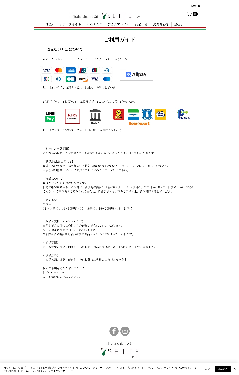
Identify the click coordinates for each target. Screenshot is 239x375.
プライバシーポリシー (60, 370)
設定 (207, 369)
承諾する (223, 369)
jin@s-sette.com (54, 272)
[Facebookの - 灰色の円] (114, 331)
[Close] (235, 369)
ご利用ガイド (119, 39)
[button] (193, 14)
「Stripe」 (89, 87)
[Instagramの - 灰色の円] (125, 331)
